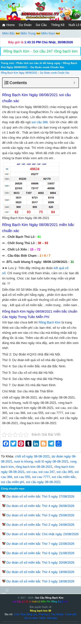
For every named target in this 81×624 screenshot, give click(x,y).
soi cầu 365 (65, 472)
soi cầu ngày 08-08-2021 (43, 482)
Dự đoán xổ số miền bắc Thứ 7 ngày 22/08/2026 (40, 544)
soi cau (31, 472)
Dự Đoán (25, 25)
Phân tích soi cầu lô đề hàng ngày (38, 63)
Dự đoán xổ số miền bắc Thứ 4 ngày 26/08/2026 (40, 506)
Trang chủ (7, 63)
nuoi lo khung (23, 461)
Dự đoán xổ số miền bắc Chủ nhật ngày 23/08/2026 (42, 534)
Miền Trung (28, 33)
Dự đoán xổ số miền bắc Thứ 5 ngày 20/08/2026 (40, 562)
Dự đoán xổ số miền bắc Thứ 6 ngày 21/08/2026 (40, 553)
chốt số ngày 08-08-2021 (32, 456)
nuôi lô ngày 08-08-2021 (51, 461)
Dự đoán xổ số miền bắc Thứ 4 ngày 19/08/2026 (40, 572)
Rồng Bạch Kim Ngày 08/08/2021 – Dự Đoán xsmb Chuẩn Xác (35, 72)
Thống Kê (57, 25)
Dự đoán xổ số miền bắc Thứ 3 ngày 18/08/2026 (40, 581)
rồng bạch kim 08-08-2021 (34, 467)
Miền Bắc (9, 33)
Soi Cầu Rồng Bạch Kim (49, 597)
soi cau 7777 (41, 477)
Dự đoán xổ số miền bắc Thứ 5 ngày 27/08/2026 (40, 496)
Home (10, 25)
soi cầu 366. (40, 122)
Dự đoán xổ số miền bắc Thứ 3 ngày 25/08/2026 (40, 515)
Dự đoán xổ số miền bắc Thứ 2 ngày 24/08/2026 (40, 525)
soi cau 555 (22, 477)
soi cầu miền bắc (64, 477)
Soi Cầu (41, 25)
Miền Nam (48, 33)
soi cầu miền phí (12, 482)
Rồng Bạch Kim (49, 322)
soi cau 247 (46, 472)
